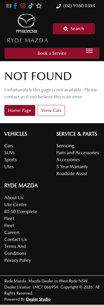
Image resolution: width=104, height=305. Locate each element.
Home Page (19, 110)
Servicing (65, 145)
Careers (12, 232)
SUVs (9, 152)
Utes (9, 166)
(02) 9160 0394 (79, 5)
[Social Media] (32, 5)
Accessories (68, 159)
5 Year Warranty (72, 166)
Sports (10, 159)
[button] (89, 50)
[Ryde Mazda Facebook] (16, 5)
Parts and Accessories (77, 152)
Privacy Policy (17, 260)
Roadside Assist (71, 173)
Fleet (9, 225)
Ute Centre (15, 204)
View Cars (51, 110)
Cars (8, 145)
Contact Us (15, 239)
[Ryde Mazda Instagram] (24, 5)
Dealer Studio (38, 299)
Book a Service (52, 53)
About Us (13, 197)
